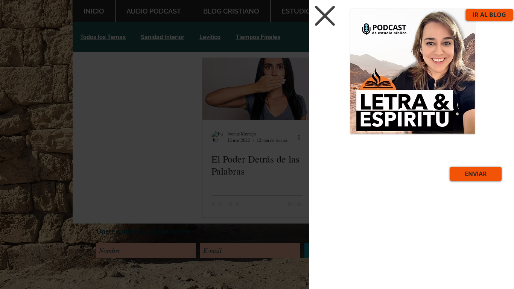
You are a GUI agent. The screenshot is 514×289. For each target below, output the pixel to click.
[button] (320, 16)
